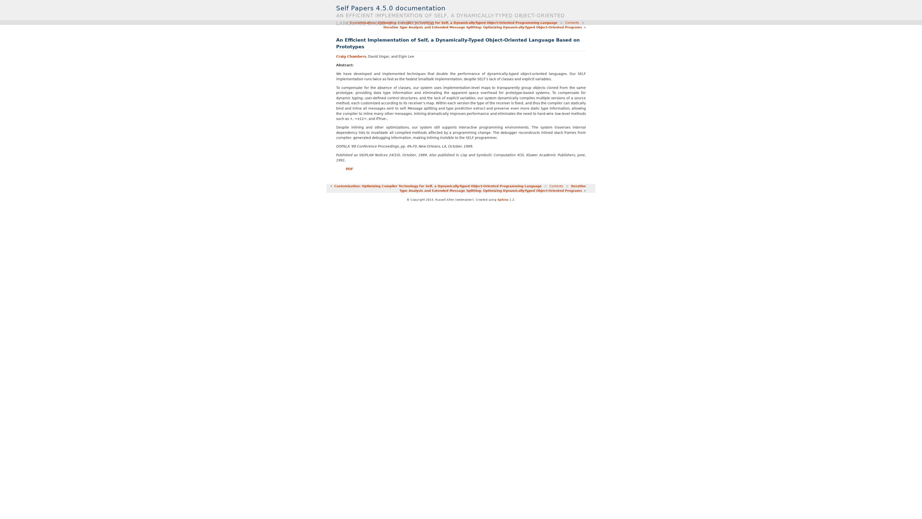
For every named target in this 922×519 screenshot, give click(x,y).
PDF (349, 169)
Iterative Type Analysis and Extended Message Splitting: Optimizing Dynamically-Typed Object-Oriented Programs (482, 27)
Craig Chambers (351, 56)
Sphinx (503, 199)
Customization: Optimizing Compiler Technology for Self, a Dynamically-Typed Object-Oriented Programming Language (438, 186)
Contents (556, 186)
